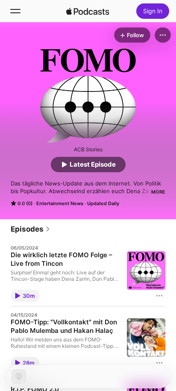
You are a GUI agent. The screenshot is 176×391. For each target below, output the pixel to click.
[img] (87, 11)
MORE (158, 192)
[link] (30, 229)
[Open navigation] (15, 11)
